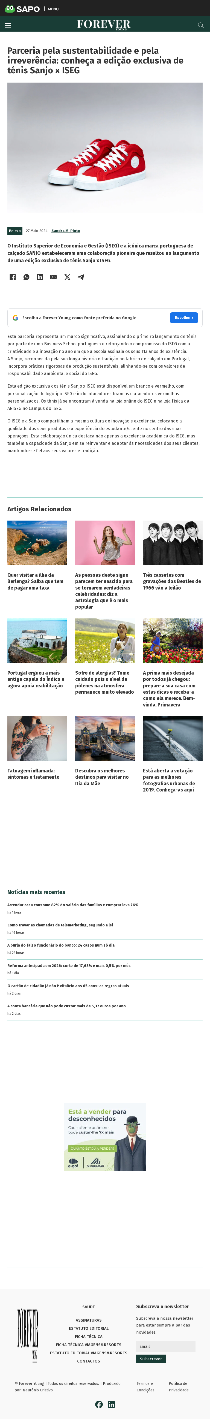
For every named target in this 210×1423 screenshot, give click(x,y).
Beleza (15, 231)
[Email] (53, 277)
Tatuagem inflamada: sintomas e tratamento (33, 774)
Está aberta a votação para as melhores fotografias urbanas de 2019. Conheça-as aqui (169, 780)
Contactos (88, 1361)
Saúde (88, 1306)
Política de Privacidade (179, 1386)
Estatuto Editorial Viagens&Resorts (88, 1353)
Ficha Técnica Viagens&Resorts (88, 1344)
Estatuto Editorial (89, 1328)
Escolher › (184, 317)
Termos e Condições (145, 1386)
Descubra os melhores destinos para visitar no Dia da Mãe (102, 777)
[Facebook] (12, 277)
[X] (67, 277)
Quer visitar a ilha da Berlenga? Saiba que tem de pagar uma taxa (35, 581)
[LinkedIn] (40, 277)
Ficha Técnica (89, 1336)
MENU (53, 9)
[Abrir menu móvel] (8, 25)
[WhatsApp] (26, 277)
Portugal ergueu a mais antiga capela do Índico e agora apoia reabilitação (35, 679)
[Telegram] (81, 277)
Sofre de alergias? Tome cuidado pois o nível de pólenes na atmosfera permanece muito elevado (104, 682)
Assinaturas (89, 1320)
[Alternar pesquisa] (201, 25)
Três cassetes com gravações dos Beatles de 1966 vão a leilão (172, 581)
